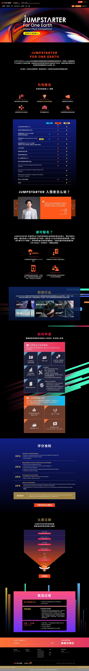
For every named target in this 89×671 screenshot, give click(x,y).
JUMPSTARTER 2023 (40, 652)
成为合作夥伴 (78, 6)
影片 (50, 653)
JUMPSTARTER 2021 (40, 654)
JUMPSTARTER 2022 (63, 214)
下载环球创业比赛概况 (44, 505)
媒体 (29, 6)
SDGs (25, 488)
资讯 (26, 6)
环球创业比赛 (27, 651)
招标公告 (74, 663)
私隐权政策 (70, 663)
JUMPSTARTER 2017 (40, 657)
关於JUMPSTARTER (17, 651)
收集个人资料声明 (62, 663)
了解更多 (41, 139)
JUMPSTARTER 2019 (40, 656)
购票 (73, 6)
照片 (50, 654)
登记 (52, 643)
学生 (12, 6)
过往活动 (22, 6)
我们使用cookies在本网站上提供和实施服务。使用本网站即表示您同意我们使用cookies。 (44, 669)
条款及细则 (57, 663)
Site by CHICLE (85, 667)
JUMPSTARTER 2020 (40, 655)
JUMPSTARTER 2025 (40, 651)
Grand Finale (17, 6)
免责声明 (67, 663)
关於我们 (3, 6)
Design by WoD (80, 667)
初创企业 (8, 6)
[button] (16, 208)
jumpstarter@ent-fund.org (65, 652)
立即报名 (44, 576)
